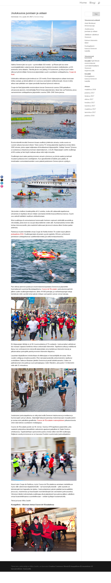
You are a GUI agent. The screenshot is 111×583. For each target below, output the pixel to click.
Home (83, 3)
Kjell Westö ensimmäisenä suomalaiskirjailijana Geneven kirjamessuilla (92, 65)
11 (48, 547)
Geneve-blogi (38, 17)
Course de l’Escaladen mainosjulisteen (50, 420)
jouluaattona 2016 (17, 234)
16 (57, 547)
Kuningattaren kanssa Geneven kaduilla (91, 48)
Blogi (93, 3)
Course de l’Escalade (49, 289)
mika (20, 17)
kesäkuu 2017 (90, 102)
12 (50, 547)
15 (55, 547)
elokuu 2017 (89, 99)
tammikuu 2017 (90, 112)
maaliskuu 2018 (90, 89)
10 (46, 547)
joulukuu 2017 (89, 93)
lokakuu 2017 (89, 96)
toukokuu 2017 (90, 106)
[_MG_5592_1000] (43, 551)
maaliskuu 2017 (90, 109)
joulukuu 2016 (89, 115)
